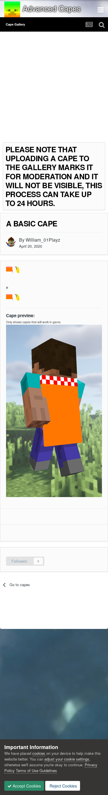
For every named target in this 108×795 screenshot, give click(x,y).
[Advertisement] (54, 88)
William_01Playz (43, 239)
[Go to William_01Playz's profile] (11, 242)
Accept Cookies (26, 786)
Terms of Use (27, 770)
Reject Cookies (62, 786)
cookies (38, 753)
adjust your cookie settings (66, 759)
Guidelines (48, 770)
